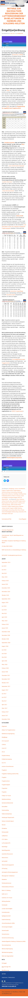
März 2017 (4, 708)
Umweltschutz (5, 934)
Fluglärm (4, 490)
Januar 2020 (5, 584)
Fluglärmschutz (9, 490)
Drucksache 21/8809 (17, 54)
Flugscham (4, 788)
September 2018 (6, 642)
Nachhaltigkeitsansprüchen (14, 457)
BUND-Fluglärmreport (17, 411)
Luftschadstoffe (6, 843)
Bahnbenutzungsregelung (8, 733)
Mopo (8, 90)
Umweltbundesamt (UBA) (8, 923)
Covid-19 (4, 748)
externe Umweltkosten (20, 488)
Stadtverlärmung (6, 919)
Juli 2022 (4, 569)
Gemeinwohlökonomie (7, 803)
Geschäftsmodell (10, 294)
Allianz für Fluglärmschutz (8, 730)
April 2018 (4, 661)
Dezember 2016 (6, 719)
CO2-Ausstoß (5, 741)
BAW (8, 106)
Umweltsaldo (5, 930)
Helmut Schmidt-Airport (8, 821)
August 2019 (5, 602)
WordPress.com (8, 993)
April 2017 (4, 704)
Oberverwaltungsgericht (8, 865)
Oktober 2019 (5, 595)
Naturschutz (5, 857)
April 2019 (4, 617)
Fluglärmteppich (17, 490)
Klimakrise (4, 828)
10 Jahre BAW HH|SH (7, 546)
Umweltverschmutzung (8, 937)
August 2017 (5, 690)
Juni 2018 (4, 653)
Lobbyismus (10, 494)
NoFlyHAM (4, 861)
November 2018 (6, 635)
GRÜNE (15, 508)
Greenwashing (13, 492)
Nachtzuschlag (15, 511)
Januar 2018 (5, 671)
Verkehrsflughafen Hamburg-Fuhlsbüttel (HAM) (13, 941)
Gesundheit (4, 806)
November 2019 (6, 591)
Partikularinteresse (6, 883)
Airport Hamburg (20, 499)
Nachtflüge (16, 494)
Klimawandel (5, 832)
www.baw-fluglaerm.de (7, 530)
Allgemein (4, 726)
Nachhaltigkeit (8, 511)
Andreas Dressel (5, 501)
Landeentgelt (5, 510)
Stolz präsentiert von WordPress (10, 991)
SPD (25, 511)
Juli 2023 (4, 566)
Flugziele (4, 792)
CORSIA (4, 744)
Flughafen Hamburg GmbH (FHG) (10, 773)
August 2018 (5, 646)
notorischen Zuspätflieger (16, 291)
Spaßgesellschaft (6, 916)
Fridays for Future (6, 795)
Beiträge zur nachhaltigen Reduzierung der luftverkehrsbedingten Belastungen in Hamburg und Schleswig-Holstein (14, 16)
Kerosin (3, 824)
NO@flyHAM (20, 33)
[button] (7, 41)
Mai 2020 (4, 573)
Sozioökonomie (5, 912)
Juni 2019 (4, 609)
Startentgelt (4, 513)
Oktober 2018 (5, 639)
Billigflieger (11, 488)
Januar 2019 (5, 628)
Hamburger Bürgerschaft (8, 817)
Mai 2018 (4, 657)
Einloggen (4, 963)
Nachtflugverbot (22, 494)
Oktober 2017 (5, 682)
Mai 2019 (4, 613)
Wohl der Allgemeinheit (7, 956)
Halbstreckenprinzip (7, 814)
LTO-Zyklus (5, 839)
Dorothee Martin (17, 504)
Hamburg (20, 508)
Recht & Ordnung (16, 495)
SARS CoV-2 (5, 894)
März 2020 (4, 577)
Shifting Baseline (6, 901)
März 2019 (4, 620)
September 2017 (6, 686)
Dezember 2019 (6, 588)
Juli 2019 (4, 606)
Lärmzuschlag (11, 510)
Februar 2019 (5, 624)
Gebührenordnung (6, 492)
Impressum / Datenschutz (8, 977)
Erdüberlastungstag (7, 759)
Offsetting (4, 868)
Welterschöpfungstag (7, 948)
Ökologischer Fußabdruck (8, 875)
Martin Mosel (18, 510)
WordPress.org (5, 970)
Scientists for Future (7, 897)
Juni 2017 (4, 697)
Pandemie (4, 879)
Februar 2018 (5, 668)
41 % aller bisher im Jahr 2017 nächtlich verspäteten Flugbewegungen (14, 226)
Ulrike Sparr (10, 513)
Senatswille (21, 511)
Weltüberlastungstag (7, 952)
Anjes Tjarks (12, 501)
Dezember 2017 (6, 675)
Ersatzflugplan (22, 519)
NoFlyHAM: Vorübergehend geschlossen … (12, 555)
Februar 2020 (5, 580)
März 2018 (4, 664)
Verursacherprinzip (6, 945)
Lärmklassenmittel (9, 142)
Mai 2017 (4, 701)
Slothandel (4, 905)
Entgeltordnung (14, 506)
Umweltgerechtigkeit (12, 497)
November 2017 (6, 679)
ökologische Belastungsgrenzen (10, 872)
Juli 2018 (4, 650)
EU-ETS (4, 762)
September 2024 (6, 562)
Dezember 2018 (6, 631)
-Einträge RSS (6, 966)
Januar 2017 (5, 715)
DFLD (23, 144)
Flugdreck (4, 770)
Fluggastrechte (5, 363)
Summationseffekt (6, 519)
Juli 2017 (4, 693)
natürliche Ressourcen (7, 854)
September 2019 (6, 599)
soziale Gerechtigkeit (7, 908)
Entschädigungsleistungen (18, 359)
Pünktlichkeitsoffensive (7, 495)
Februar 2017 (5, 712)
